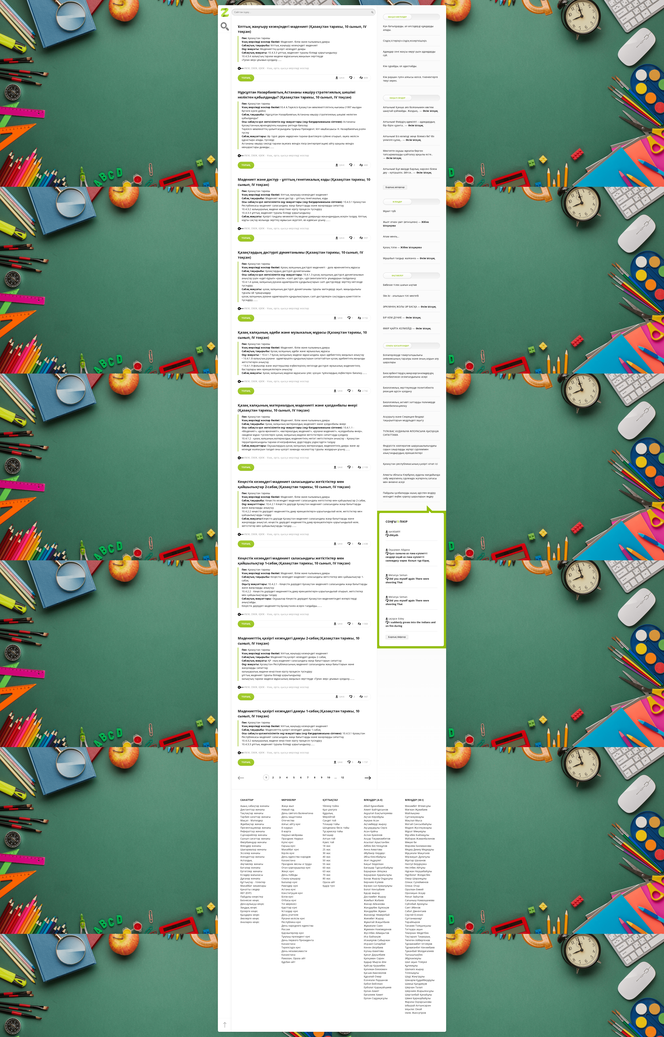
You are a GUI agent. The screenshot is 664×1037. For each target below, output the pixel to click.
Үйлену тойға (331, 806)
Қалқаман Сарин (374, 958)
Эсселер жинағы (250, 853)
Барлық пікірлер (397, 637)
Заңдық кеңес (248, 907)
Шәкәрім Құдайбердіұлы (420, 980)
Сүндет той (329, 820)
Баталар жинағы (250, 867)
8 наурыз (287, 827)
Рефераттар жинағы (252, 831)
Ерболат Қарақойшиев (377, 987)
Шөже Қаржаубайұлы (418, 998)
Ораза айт (329, 882)
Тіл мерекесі (289, 904)
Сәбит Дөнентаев (415, 911)
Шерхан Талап (414, 987)
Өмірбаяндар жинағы (253, 842)
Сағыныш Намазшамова (419, 900)
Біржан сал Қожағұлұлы (378, 885)
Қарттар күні (289, 907)
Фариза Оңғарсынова (418, 1001)
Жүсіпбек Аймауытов (376, 933)
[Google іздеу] (225, 26)
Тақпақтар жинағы (251, 813)
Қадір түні (329, 885)
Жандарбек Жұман (375, 911)
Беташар (328, 835)
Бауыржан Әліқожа (375, 871)
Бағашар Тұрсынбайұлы (378, 867)
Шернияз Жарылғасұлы (419, 991)
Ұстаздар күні (290, 911)
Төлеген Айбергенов (417, 940)
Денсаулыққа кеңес (252, 904)
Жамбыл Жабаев (374, 900)
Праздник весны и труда (297, 864)
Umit (341, 77)
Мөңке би (411, 842)
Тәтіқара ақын (414, 929)
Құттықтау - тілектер (252, 882)
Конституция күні (292, 893)
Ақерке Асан (371, 820)
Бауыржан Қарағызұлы (378, 874)
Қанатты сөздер (250, 889)
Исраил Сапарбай (375, 943)
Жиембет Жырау (374, 918)
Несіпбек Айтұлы (415, 867)
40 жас (327, 856)
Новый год (288, 809)
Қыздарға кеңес (250, 914)
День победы (290, 874)
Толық (246, 77)
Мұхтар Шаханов (415, 860)
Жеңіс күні (288, 871)
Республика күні (291, 922)
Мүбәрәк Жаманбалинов (420, 838)
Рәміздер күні (290, 885)
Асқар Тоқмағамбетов (377, 838)
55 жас (327, 864)
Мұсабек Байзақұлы (417, 835)
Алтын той (329, 838)
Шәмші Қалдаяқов (416, 983)
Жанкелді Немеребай (377, 914)
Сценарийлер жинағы (253, 835)
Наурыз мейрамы (292, 835)
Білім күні (287, 896)
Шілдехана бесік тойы (336, 827)
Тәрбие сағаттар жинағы (255, 816)
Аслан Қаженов (373, 835)
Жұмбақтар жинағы (252, 824)
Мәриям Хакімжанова (418, 845)
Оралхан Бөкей (414, 889)
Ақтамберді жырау (375, 824)
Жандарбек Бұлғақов (376, 907)
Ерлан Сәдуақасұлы (376, 998)
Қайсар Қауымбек (374, 965)
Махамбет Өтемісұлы (418, 806)
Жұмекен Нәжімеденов (377, 929)
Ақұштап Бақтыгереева (378, 813)
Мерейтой (329, 816)
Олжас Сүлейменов (416, 882)
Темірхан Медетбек (417, 933)
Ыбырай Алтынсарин (418, 1005)
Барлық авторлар (395, 187)
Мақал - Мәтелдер (251, 820)
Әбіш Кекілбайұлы (375, 856)
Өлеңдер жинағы (250, 845)
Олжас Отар (412, 885)
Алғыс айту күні (291, 824)
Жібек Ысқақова (410, 247)
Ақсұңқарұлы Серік (375, 827)
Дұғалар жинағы (250, 878)
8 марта (286, 831)
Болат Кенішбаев (374, 889)
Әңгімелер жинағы (251, 864)
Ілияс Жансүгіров (415, 1012)
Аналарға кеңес (249, 922)
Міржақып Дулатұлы (417, 856)
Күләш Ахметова (374, 951)
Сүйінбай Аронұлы (416, 904)
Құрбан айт (288, 962)
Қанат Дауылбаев (374, 954)
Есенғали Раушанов (376, 980)
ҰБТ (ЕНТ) (246, 893)
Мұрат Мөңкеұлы (415, 831)
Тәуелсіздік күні (291, 947)
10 (328, 777)
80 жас (327, 878)
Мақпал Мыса (413, 820)
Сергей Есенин (414, 914)
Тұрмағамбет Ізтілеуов (418, 943)
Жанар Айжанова (374, 904)
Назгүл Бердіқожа (416, 864)
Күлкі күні (287, 842)
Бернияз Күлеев (373, 882)
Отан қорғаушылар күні (296, 867)
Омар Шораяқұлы (416, 878)
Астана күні (289, 889)
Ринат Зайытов (414, 896)
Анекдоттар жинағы (252, 856)
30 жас (327, 853)
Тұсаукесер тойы (333, 831)
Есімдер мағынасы (251, 874)
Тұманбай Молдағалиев (419, 951)
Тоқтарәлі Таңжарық (417, 936)
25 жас (327, 849)
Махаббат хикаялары (253, 885)
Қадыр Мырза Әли (375, 962)
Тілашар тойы (331, 824)
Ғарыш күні (288, 845)
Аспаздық (246, 860)
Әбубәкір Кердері (374, 853)
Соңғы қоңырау (291, 878)
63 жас (327, 871)
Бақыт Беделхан (374, 864)
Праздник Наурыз (292, 838)
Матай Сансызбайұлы (418, 824)
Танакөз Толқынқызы (418, 925)
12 (342, 777)
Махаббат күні (290, 849)
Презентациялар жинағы (255, 827)
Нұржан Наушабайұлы (418, 871)
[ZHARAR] (225, 12)
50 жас (327, 860)
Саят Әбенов (412, 907)
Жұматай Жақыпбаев (376, 922)
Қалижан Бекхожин (375, 969)
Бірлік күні (288, 853)
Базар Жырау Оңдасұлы (378, 878)
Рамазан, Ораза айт (294, 958)
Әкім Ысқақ (430, 110)
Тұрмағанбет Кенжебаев (420, 947)
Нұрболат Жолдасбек (417, 874)
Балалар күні (289, 882)
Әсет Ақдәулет (372, 860)
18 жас (327, 845)
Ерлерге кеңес (249, 911)
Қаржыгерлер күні (293, 933)
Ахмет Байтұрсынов (376, 809)
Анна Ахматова (373, 849)
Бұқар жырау (372, 893)
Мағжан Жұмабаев (416, 809)
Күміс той (328, 842)
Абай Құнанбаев (374, 806)
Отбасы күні (289, 900)
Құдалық (328, 813)
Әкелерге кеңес (249, 918)
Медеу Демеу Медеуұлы (419, 849)
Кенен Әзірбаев (373, 947)
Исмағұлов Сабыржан (377, 940)
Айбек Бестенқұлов (375, 845)
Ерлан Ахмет (371, 991)
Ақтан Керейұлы (374, 816)
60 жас (327, 867)
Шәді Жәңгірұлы (415, 976)
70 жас (327, 874)
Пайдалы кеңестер (251, 896)
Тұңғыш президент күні (296, 936)
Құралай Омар (372, 976)
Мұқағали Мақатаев (417, 853)
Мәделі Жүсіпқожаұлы (418, 827)
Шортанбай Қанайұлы (418, 994)
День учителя (290, 914)
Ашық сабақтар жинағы (254, 806)
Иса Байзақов (372, 936)
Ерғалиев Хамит (373, 994)
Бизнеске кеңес (249, 900)
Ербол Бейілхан (373, 983)
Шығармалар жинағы (253, 849)
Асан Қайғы (371, 831)
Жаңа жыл (288, 806)
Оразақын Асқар (415, 893)
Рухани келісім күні (293, 918)
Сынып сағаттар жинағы (255, 838)
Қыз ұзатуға (330, 809)
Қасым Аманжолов (375, 972)
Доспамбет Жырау (375, 896)
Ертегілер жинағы (251, 871)
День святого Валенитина (297, 813)
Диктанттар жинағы (252, 809)
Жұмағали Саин (373, 925)
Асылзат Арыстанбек (376, 842)
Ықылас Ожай (413, 1009)
